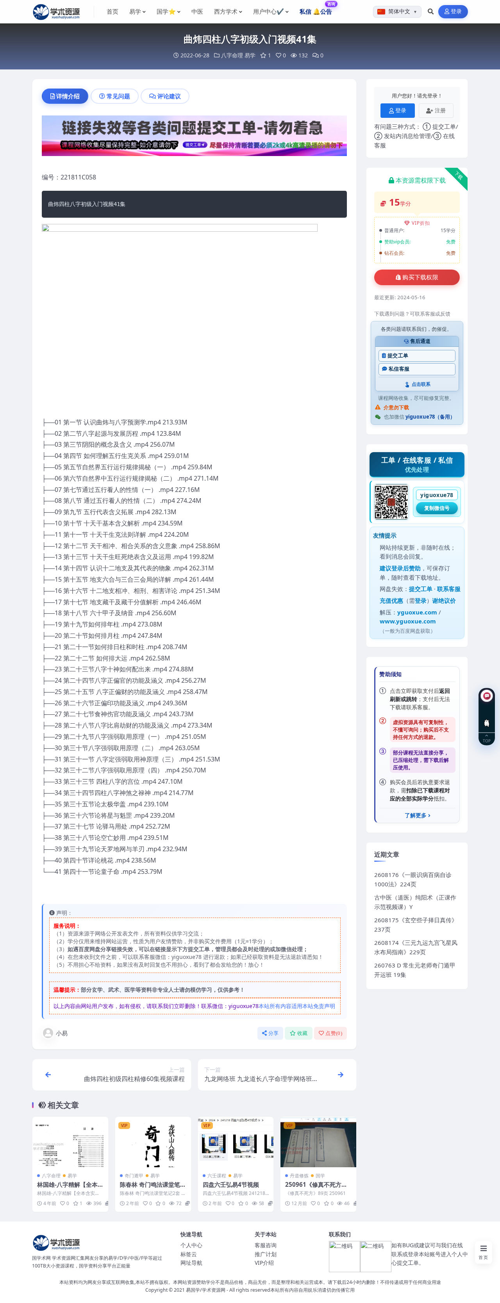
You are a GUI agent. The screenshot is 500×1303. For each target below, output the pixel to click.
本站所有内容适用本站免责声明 (297, 1006)
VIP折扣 (421, 223)
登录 (456, 11)
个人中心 (191, 1245)
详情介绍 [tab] (68, 96)
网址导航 (191, 1262)
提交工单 (398, 356)
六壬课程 (216, 1175)
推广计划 (266, 1254)
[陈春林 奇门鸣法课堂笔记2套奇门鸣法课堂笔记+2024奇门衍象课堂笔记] (153, 1142)
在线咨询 (487, 717)
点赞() (333, 1033)
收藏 (302, 1033)
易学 (250, 55)
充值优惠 (391, 600)
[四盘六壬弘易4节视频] (236, 1142)
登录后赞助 (406, 568)
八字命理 (232, 55)
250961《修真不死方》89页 (318, 1188)
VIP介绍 (264, 1262)
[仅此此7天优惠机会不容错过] (194, 138)
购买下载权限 (420, 277)
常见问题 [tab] (118, 96)
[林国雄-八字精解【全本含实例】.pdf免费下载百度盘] (70, 1142)
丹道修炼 (299, 1175)
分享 (273, 1033)
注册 (440, 110)
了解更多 (416, 815)
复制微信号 (437, 507)
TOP (487, 740)
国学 (320, 1175)
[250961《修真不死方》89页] (318, 1142)
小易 (62, 1033)
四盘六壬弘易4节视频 (231, 1184)
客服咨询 (266, 1245)
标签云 (188, 1254)
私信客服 (399, 369)
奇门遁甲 (134, 1175)
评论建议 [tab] (169, 96)
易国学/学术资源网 (205, 1290)
